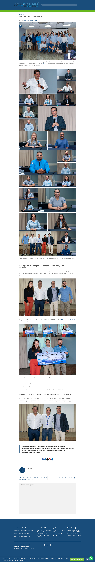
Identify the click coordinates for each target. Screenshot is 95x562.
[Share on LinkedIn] (52, 459)
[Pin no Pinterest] (50, 459)
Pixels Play (31, 548)
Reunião (52, 463)
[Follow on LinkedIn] (50, 545)
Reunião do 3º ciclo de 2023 (66, 478)
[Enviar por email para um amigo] (47, 459)
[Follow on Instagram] (44, 545)
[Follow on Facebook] (42, 545)
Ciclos (41, 463)
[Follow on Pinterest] (49, 545)
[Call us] (47, 545)
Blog (63, 10)
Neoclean (36, 20)
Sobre (35, 10)
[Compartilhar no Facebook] (43, 459)
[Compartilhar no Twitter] (45, 459)
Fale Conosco (56, 10)
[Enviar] (76, 5)
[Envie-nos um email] (45, 545)
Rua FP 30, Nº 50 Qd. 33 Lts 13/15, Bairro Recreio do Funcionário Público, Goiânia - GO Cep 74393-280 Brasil (44, 533)
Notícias (21, 14)
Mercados (41, 10)
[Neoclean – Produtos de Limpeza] (26, 4)
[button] (91, 558)
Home (31, 10)
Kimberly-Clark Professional (67, 319)
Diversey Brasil (30, 400)
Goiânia (44, 463)
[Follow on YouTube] (52, 545)
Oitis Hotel (45, 63)
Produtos (48, 10)
